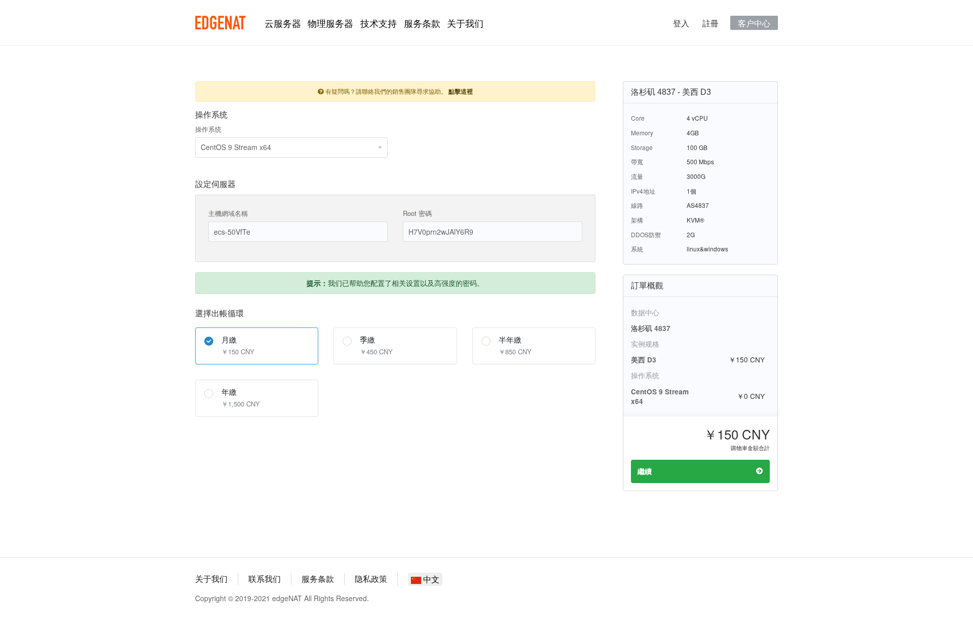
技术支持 (378, 22)
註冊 (710, 23)
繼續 (645, 471)
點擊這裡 (460, 91)
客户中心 (754, 23)
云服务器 (283, 22)
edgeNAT (220, 22)
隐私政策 (371, 578)
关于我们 (465, 22)
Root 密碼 (417, 213)
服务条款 (422, 22)
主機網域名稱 (228, 213)
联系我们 (264, 578)
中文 (430, 579)
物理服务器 (330, 22)
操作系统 (208, 129)
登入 (681, 23)
